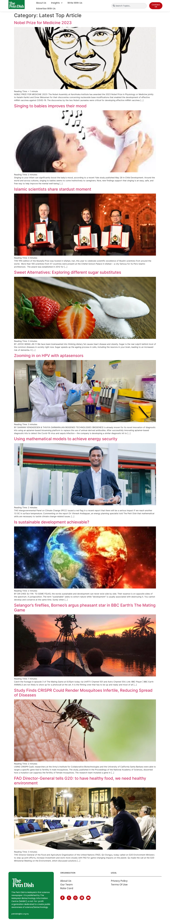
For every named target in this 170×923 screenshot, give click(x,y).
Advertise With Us (46, 8)
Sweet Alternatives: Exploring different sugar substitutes (67, 272)
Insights (55, 2)
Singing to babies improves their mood (50, 105)
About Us (41, 2)
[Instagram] (75, 898)
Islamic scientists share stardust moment (52, 189)
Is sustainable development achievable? (51, 522)
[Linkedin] (82, 898)
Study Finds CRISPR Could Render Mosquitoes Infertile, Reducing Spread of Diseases (83, 692)
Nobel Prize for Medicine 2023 (43, 22)
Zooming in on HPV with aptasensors (48, 355)
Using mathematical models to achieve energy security (65, 438)
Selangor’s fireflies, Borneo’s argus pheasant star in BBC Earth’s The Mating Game (85, 607)
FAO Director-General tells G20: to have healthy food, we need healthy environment (80, 780)
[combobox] (129, 5)
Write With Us (74, 2)
